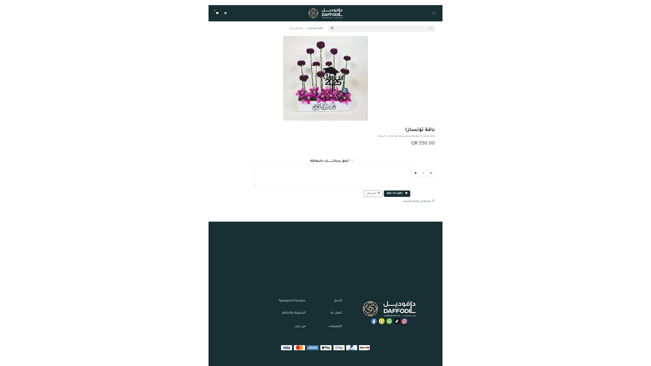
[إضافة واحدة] (416, 173)
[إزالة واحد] (431, 173)
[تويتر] (382, 321)
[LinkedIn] (397, 321)
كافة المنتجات (315, 28)
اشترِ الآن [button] (371, 193)
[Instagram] (405, 321)
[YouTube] (374, 321)
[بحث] (332, 28)
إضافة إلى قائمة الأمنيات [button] (416, 201)
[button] (397, 193)
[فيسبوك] (389, 321)
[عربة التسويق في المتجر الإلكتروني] (225, 13)
